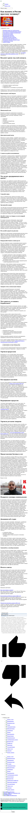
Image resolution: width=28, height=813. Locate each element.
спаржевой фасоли (5, 409)
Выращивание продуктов (8, 36)
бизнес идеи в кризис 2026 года (16, 383)
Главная (12, 791)
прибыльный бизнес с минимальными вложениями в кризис (13, 341)
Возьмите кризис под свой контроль (11, 30)
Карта (10, 794)
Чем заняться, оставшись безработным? (12, 32)
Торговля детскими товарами (9, 37)
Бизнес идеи (17, 793)
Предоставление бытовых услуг (10, 38)
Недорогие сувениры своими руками (11, 39)
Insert (13, 811)
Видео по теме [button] (4, 478)
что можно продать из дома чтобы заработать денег (13, 53)
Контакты (14, 795)
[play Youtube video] (14, 487)
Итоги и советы (6, 42)
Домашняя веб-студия (8, 41)
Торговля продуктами (8, 34)
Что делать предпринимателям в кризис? (12, 31)
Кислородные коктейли (8, 35)
